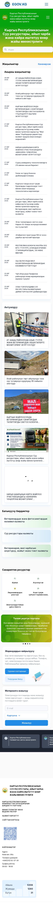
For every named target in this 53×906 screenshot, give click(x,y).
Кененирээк (44, 64)
